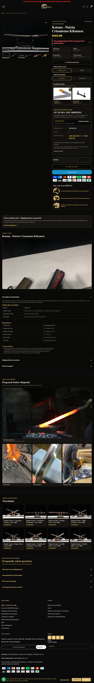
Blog (2, 622)
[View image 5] (37, 55)
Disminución (76, 679)
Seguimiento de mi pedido (9, 614)
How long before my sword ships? (12, 575)
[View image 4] (29, 55)
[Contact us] (3, 679)
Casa (2, 13)
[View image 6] (45, 55)
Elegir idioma (52, 642)
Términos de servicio (54, 614)
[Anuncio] (47, 1)
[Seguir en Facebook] (49, 637)
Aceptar (86, 679)
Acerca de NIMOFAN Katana (9, 608)
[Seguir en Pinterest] (58, 637)
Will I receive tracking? (9, 581)
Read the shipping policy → (10, 225)
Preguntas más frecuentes (9, 611)
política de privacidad (54, 605)
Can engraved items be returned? (12, 587)
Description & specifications (10, 297)
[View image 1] (5, 55)
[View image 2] (13, 55)
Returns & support (7, 366)
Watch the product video (72, 62)
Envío (49, 608)
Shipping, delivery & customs (11, 360)
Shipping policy (58, 151)
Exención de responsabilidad (56, 616)
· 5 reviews (59, 21)
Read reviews (88, 21)
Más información (64, 679)
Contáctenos (5, 628)
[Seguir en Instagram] (54, 637)
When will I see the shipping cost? (12, 569)
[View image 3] (21, 55)
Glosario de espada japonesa (10, 619)
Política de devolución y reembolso (58, 611)
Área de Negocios (6, 625)
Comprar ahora (71, 172)
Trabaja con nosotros (7, 616)
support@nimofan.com (21, 658)
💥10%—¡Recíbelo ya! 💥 (8, 605)
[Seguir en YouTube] (62, 637)
